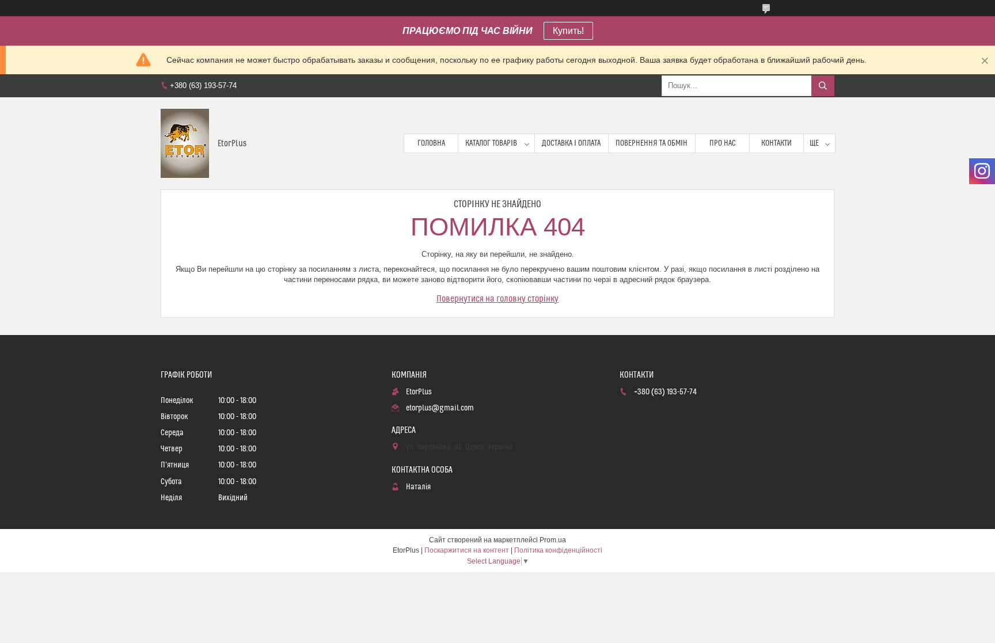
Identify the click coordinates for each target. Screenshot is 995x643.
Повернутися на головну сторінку (497, 299)
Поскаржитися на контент (466, 550)
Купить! (568, 31)
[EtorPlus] (185, 143)
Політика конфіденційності (558, 550)
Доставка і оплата (571, 143)
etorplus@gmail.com (440, 408)
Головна (431, 143)
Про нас (722, 143)
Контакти (776, 143)
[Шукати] (822, 85)
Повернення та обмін (652, 143)
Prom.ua (553, 540)
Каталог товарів (491, 143)
